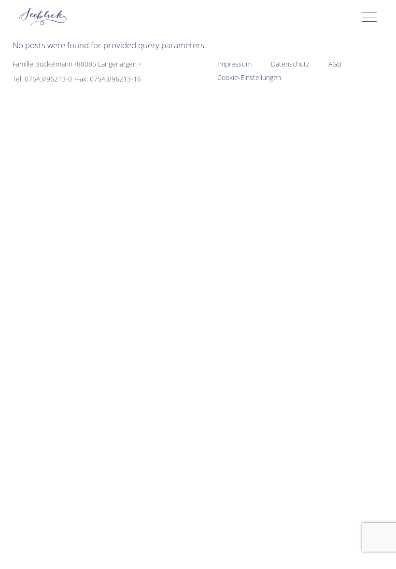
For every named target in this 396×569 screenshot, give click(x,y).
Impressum (234, 63)
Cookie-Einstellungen (249, 77)
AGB (334, 63)
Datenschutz (290, 63)
